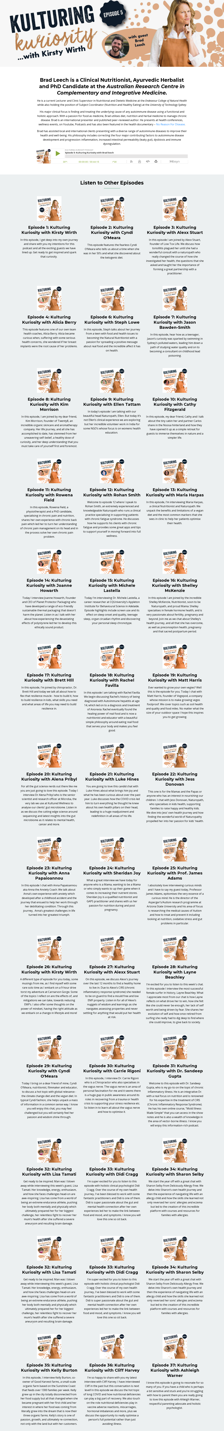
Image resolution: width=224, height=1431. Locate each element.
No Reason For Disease (170, 124)
